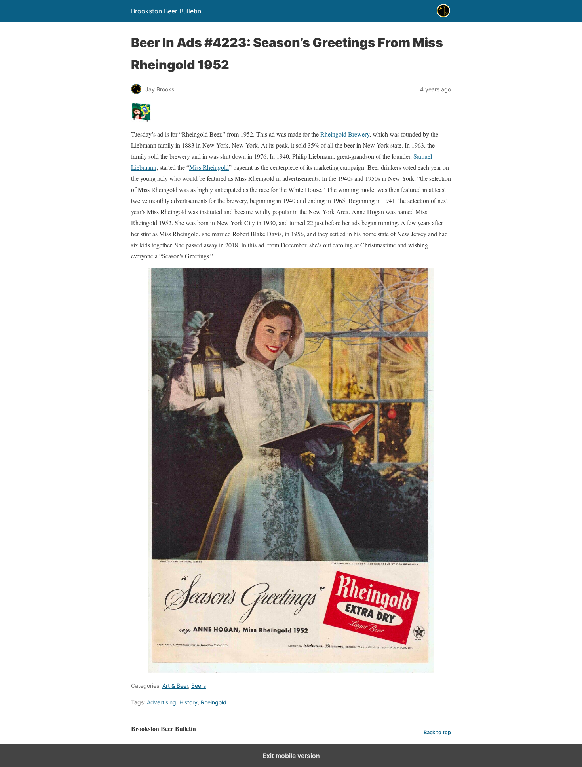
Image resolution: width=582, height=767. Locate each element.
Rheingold (213, 702)
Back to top (437, 732)
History (188, 702)
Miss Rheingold (209, 167)
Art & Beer (175, 685)
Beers (198, 685)
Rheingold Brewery (344, 134)
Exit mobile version (291, 755)
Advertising (161, 702)
